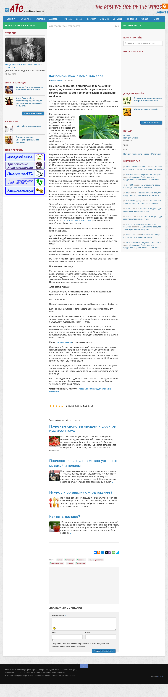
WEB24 (160, 676)
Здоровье (54, 19)
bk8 (127, 193)
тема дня (10, 67)
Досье (79, 19)
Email (87, 632)
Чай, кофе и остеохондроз (28, 126)
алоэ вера (70, 560)
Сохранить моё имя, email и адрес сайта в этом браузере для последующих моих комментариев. (80, 644)
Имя (54, 632)
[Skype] (117, 552)
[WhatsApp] (113, 552)
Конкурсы (117, 19)
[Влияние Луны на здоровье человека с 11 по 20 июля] (9, 90)
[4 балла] (59, 406)
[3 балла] (56, 406)
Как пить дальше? (64, 516)
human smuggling (133, 200)
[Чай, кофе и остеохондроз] (9, 129)
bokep (128, 208)
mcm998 (129, 185)
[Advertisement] (84, 51)
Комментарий (59, 615)
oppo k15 (130, 234)
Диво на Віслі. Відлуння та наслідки (25, 70)
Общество (26, 19)
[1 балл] (50, 406)
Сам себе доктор (71, 26)
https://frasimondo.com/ (136, 166)
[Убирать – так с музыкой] (127, 112)
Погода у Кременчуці (132, 154)
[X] (106, 552)
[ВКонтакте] (95, 552)
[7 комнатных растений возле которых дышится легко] (127, 101)
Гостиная (91, 19)
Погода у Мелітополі (152, 154)
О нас (156, 19)
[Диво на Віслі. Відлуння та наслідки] (25, 50)
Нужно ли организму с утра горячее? (80, 492)
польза (70, 563)
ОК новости (55, 26)
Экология (40, 19)
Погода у (130, 138)
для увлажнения (64, 342)
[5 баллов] (62, 406)
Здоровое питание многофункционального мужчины (27, 139)
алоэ (60, 560)
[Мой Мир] (102, 552)
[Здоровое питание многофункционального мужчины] (9, 140)
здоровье (81, 560)
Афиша (144, 19)
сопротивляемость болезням (77, 220)
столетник (81, 563)
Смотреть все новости (33, 113)
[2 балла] (53, 406)
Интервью (132, 19)
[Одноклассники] (98, 552)
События (10, 19)
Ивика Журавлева (56, 80)
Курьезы (68, 19)
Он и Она (104, 19)
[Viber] (109, 552)
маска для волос (96, 560)
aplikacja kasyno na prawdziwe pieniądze (143, 174)
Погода (126, 135)
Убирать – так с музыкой (146, 109)
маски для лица (57, 563)
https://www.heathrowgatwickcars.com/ (142, 242)
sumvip (129, 216)
